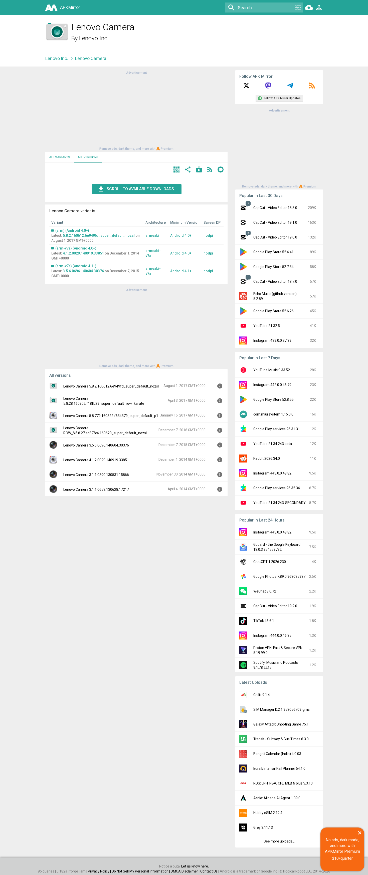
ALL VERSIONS (88, 157)
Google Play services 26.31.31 (276, 429)
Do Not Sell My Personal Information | (141, 871)
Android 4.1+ (181, 271)
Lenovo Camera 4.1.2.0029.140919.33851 (96, 460)
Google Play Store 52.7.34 (273, 267)
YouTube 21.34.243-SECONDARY (279, 503)
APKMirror (70, 7)
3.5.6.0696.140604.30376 (83, 271)
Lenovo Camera (90, 58)
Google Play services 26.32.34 (276, 488)
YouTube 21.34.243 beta (272, 444)
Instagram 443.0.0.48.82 (272, 473)
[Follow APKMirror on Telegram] (290, 87)
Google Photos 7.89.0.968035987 (279, 576)
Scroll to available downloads (140, 188)
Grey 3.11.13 (263, 828)
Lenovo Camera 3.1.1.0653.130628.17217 (96, 490)
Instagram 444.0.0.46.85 (272, 636)
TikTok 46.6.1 (263, 621)
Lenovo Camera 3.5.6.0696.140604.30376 (96, 445)
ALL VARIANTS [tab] (59, 157)
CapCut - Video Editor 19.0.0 (275, 237)
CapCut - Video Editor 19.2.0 (275, 606)
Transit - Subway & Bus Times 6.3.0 (281, 739)
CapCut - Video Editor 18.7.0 (275, 282)
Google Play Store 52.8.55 (273, 400)
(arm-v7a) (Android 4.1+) (75, 266)
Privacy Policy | (100, 871)
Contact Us (209, 871)
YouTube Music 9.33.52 (271, 370)
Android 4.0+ (181, 236)
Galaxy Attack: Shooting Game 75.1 (281, 724)
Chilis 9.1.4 (261, 695)
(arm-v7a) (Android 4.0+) (75, 248)
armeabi (152, 236)
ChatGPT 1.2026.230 (269, 562)
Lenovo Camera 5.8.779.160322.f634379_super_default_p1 (110, 416)
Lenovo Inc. (94, 38)
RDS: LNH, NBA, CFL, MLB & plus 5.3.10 (283, 783)
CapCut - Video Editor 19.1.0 (275, 222)
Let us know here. (195, 866)
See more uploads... (279, 841)
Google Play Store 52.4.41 (273, 252)
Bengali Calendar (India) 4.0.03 (277, 754)
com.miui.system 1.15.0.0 (273, 414)
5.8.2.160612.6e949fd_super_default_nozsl (99, 236)
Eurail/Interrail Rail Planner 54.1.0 (279, 768)
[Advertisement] (136, 110)
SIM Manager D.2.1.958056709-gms (281, 710)
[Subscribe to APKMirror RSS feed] (312, 87)
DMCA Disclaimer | (185, 871)
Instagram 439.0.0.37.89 (272, 340)
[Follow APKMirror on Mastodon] (268, 87)
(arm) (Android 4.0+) (72, 230)
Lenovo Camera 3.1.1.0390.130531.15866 (96, 475)
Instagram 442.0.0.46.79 (272, 385)
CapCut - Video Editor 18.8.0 (275, 208)
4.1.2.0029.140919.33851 (83, 253)
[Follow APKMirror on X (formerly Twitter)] (246, 87)
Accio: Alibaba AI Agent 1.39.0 (276, 798)
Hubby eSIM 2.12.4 (267, 813)
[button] (176, 170)
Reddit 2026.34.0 (266, 458)
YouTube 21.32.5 (266, 326)
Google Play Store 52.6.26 (273, 311)
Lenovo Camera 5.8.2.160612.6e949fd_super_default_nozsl (111, 386)
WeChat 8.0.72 (264, 591)
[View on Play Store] (199, 170)
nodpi (208, 236)
